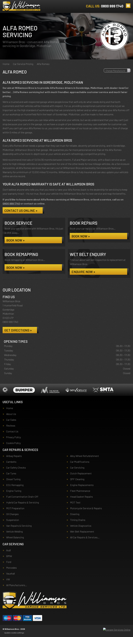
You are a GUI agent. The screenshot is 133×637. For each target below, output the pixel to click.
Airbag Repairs (14, 456)
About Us (11, 414)
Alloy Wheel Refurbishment (84, 456)
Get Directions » (18, 330)
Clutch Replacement (81, 473)
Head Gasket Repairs (81, 496)
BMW (9, 556)
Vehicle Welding (14, 531)
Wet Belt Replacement (82, 531)
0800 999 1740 (104, 6)
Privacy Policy (13, 437)
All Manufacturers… (16, 585)
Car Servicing (77, 467)
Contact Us (12, 431)
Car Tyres (11, 473)
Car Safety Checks (16, 467)
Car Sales (11, 419)
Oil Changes (12, 514)
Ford (8, 562)
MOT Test (75, 502)
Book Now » (15, 240)
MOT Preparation (15, 508)
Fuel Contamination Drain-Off (22, 496)
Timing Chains (77, 520)
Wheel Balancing (15, 537)
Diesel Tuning (13, 479)
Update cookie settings (14, 633)
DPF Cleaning (77, 479)
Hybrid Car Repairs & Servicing (22, 502)
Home (9, 408)
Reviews (10, 425)
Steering (74, 514)
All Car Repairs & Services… (84, 537)
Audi (8, 550)
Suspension (12, 520)
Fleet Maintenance (80, 491)
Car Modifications (79, 461)
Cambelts (11, 461)
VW (8, 579)
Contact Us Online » (20, 210)
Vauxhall (10, 573)
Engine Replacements (82, 485)
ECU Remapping (15, 485)
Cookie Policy (13, 443)
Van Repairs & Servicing (19, 525)
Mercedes (11, 567)
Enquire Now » (83, 272)
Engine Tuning (13, 491)
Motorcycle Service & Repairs (86, 508)
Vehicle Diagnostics (80, 525)
